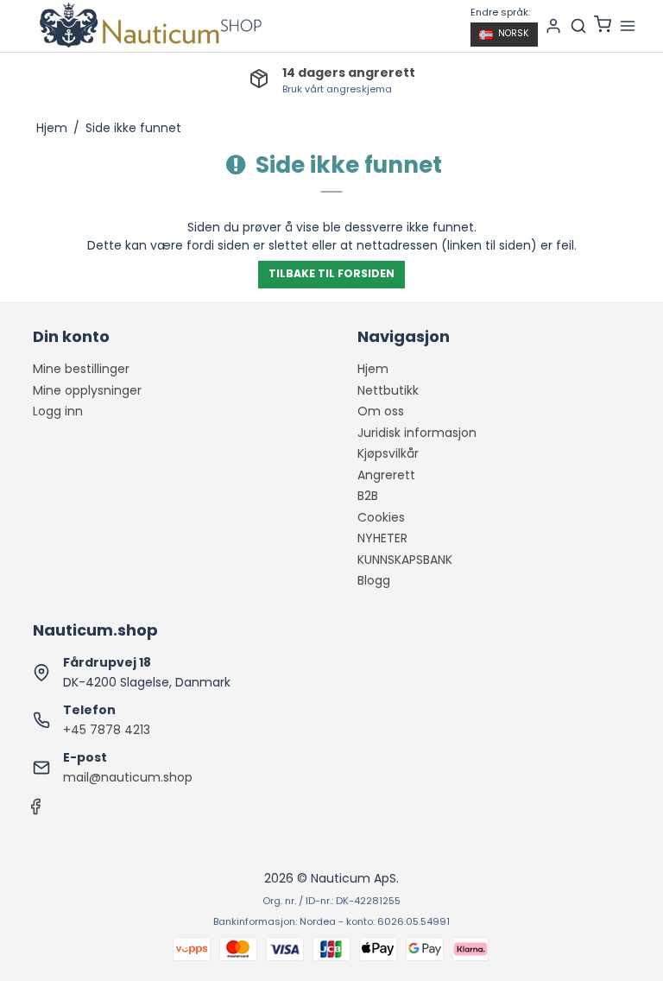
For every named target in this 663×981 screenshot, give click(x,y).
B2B (367, 495)
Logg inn (58, 411)
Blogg (373, 580)
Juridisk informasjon (417, 432)
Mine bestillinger (81, 368)
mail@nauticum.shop (128, 777)
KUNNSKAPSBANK (404, 559)
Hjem (372, 368)
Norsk (513, 33)
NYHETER (382, 538)
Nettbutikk (388, 390)
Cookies (381, 517)
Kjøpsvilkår (388, 453)
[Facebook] (35, 811)
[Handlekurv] (602, 26)
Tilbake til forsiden (331, 273)
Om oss (380, 411)
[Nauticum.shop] (148, 26)
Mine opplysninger (87, 390)
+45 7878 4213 (106, 729)
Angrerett (386, 475)
